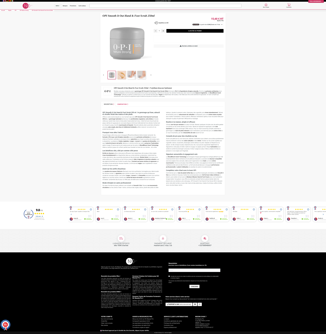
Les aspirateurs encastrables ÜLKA (142, 323)
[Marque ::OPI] (107, 91)
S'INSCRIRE (194, 286)
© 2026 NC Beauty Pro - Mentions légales (163, 332)
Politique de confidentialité (172, 323)
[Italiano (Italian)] (12, 1)
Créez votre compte (106, 323)
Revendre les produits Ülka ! (110, 276)
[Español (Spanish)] (11, 1)
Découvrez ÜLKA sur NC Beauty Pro (142, 319)
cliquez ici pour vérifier (142, 330)
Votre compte (106, 316)
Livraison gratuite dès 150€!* (163, 1)
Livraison (166, 319)
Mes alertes (104, 325)
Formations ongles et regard (140, 327)
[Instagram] (200, 304)
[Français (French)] (3, 1)
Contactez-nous (168, 325)
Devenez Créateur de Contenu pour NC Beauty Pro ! (145, 277)
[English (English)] (5, 1)
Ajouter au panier (195, 31)
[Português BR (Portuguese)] (9, 1)
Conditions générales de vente (173, 321)
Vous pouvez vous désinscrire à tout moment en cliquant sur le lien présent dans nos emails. (188, 281)
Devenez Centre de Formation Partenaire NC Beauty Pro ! (146, 297)
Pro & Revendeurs (315, 1)
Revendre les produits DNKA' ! (111, 292)
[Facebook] (195, 304)
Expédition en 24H (163, 23)
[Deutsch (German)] (7, 1)
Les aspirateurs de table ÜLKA (141, 325)
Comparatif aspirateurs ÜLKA (141, 321)
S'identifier (104, 321)
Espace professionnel (170, 327)
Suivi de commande (107, 319)
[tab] (109, 104)
